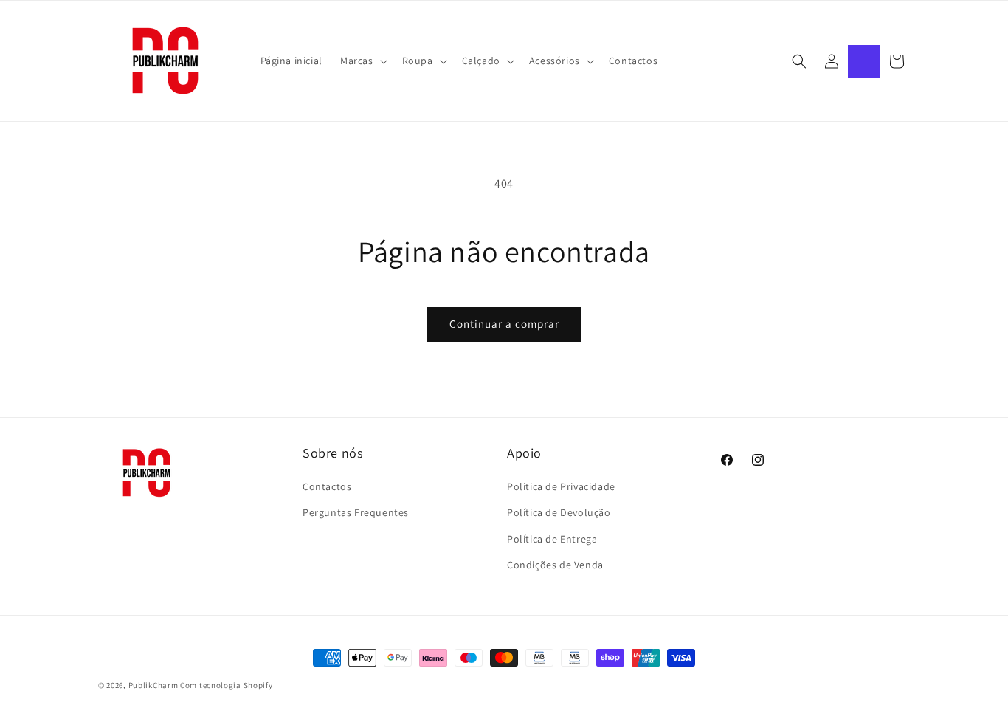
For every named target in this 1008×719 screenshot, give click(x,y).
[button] (362, 60)
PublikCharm (153, 685)
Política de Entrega (552, 539)
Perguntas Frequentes (356, 512)
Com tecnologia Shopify (226, 685)
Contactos (327, 486)
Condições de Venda (555, 564)
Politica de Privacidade (561, 486)
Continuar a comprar (504, 324)
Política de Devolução (559, 512)
